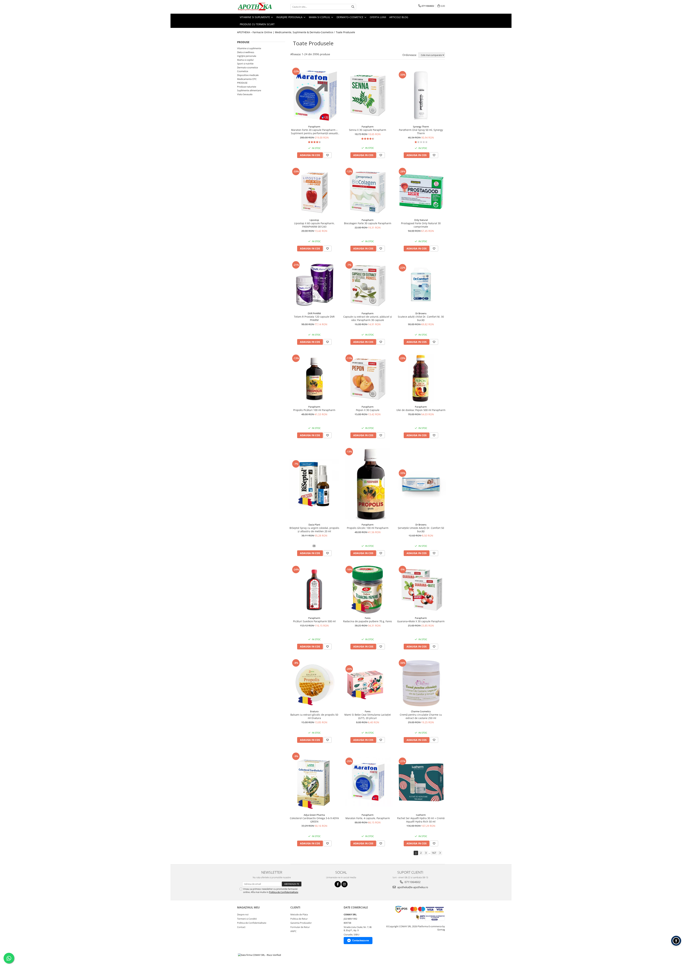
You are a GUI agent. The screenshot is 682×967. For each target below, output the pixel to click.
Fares (367, 618)
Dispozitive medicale (248, 75)
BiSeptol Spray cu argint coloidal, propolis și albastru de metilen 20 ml (314, 529)
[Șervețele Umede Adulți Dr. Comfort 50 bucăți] (421, 484)
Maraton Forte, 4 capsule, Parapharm (367, 818)
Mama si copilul (245, 59)
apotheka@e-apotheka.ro (412, 887)
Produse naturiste (246, 86)
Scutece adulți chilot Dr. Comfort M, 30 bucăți (421, 318)
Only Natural (421, 220)
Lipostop (314, 220)
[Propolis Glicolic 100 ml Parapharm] (368, 484)
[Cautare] (353, 7)
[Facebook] (338, 884)
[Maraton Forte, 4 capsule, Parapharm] (368, 781)
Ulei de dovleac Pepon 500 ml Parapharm (420, 410)
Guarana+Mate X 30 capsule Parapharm (421, 621)
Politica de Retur (299, 918)
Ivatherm (421, 814)
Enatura (314, 711)
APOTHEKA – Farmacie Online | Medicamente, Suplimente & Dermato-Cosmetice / (286, 32)
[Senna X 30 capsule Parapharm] (368, 95)
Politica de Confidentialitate (283, 892)
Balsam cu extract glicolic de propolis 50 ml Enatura (314, 716)
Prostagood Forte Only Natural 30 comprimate (421, 225)
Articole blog (398, 17)
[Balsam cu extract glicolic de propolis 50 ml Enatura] (314, 683)
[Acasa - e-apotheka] (255, 7)
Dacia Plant (314, 524)
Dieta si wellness (245, 52)
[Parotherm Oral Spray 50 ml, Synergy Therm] (421, 95)
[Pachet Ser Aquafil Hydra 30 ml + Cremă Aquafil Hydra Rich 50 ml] (421, 781)
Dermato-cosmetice (247, 67)
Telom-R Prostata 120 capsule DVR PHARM (314, 318)
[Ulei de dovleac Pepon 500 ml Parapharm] (421, 378)
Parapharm (314, 126)
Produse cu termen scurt (257, 24)
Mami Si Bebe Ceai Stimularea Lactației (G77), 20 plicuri (367, 716)
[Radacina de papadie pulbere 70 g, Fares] (368, 590)
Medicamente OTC (247, 79)
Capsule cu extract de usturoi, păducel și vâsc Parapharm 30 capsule (367, 318)
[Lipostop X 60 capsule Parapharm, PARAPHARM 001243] (314, 192)
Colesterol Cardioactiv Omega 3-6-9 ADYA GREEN (314, 819)
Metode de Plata (299, 914)
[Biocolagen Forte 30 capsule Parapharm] (368, 192)
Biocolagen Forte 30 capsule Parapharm (367, 223)
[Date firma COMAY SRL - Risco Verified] (259, 955)
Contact (241, 927)
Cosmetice (242, 71)
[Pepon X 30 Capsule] (368, 378)
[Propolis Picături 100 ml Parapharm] (314, 378)
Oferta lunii (378, 17)
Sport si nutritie (245, 63)
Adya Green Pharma (314, 814)
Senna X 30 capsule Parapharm (367, 130)
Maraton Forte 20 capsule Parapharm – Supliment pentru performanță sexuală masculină (314, 131)
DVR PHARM (314, 313)
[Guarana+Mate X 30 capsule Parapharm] (421, 590)
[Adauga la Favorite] (327, 155)
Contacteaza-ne (360, 940)
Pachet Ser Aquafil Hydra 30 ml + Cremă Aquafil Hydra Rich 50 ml (421, 819)
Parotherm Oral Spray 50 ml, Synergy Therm (421, 131)
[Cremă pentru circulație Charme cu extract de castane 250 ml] (421, 683)
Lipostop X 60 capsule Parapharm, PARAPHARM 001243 (314, 225)
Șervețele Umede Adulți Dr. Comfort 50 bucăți (421, 529)
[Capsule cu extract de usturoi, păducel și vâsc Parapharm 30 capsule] (368, 285)
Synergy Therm (421, 126)
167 (434, 852)
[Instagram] (344, 884)
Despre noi (242, 914)
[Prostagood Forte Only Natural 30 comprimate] (421, 192)
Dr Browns (420, 313)
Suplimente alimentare (249, 90)
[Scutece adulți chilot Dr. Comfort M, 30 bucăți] (421, 285)
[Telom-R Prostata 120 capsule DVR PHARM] (314, 285)
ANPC (293, 931)
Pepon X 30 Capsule (367, 410)
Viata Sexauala (244, 94)
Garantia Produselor (301, 922)
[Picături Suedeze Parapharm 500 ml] (314, 590)
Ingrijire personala (246, 56)
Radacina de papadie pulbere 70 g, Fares (367, 621)
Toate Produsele (345, 32)
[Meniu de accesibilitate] (676, 941)
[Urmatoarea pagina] (440, 853)
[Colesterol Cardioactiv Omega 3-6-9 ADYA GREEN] (314, 781)
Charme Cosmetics (421, 711)
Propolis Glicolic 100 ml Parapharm (367, 528)
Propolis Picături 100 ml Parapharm (314, 410)
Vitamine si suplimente (249, 48)
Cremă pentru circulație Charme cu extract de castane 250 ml (421, 716)
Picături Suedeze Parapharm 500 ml (314, 621)
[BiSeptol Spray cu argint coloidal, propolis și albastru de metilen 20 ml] (314, 484)
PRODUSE (242, 82)
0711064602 (412, 882)
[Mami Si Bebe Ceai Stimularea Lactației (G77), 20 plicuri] (368, 683)
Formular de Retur (300, 927)
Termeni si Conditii (247, 918)
